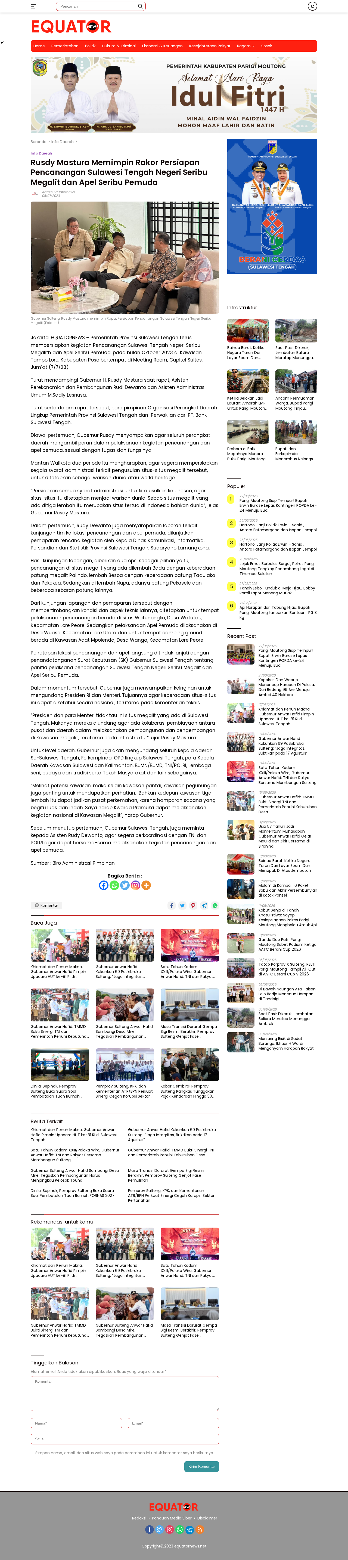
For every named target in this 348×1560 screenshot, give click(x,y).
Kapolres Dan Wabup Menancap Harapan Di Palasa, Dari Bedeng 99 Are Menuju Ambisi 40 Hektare (287, 687)
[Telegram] (189, 1530)
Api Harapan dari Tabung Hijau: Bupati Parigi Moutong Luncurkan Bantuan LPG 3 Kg (278, 612)
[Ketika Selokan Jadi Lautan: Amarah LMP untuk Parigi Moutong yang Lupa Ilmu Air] (248, 381)
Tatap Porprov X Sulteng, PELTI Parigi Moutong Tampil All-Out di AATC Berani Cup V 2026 (287, 969)
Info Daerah (41, 153)
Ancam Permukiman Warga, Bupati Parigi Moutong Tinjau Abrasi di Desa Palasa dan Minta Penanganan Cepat (295, 403)
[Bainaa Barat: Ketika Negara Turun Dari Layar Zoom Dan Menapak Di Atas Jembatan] (248, 330)
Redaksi (139, 1518)
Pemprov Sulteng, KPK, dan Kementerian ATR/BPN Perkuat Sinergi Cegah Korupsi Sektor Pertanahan (124, 1091)
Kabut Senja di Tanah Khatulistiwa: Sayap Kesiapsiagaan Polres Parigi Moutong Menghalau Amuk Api (288, 917)
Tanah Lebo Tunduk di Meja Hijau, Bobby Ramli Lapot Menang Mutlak (277, 590)
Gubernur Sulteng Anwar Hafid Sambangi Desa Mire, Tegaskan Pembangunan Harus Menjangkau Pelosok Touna (124, 1031)
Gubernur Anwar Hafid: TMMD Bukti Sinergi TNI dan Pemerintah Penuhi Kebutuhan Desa (60, 1031)
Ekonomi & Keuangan (162, 46)
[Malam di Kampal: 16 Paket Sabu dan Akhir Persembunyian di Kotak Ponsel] (240, 889)
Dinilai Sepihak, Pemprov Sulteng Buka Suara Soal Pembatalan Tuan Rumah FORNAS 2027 (55, 1091)
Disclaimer (207, 1518)
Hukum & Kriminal (119, 46)
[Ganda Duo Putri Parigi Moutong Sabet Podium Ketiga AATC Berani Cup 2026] (240, 943)
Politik (90, 46)
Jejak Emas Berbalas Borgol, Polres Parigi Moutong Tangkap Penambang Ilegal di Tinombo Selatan (277, 568)
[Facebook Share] (171, 905)
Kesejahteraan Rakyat (210, 46)
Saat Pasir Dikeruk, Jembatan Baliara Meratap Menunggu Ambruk (294, 352)
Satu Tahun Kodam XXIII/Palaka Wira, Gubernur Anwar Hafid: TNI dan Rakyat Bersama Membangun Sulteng (190, 971)
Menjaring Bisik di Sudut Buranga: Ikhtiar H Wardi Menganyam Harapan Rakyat (286, 1043)
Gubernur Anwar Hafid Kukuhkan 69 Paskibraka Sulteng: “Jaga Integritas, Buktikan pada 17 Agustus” (120, 971)
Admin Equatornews (58, 192)
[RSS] (199, 1530)
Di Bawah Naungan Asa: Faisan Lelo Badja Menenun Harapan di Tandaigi (287, 993)
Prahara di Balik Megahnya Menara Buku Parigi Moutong (246, 453)
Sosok (266, 46)
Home (39, 46)
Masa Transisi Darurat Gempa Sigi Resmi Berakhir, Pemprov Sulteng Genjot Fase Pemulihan (189, 1031)
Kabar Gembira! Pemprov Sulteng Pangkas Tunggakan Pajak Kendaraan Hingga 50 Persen (188, 1091)
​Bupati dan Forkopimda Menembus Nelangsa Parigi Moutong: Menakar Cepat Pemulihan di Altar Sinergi (295, 453)
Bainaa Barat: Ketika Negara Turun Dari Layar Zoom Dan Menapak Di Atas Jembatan (246, 352)
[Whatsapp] (114, 885)
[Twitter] (125, 885)
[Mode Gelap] (312, 6)
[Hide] (2, 43)
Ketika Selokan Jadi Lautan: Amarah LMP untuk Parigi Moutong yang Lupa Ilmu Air (247, 403)
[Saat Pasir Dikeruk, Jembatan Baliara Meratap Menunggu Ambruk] (296, 330)
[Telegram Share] (204, 905)
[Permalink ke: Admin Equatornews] (35, 193)
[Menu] (34, 6)
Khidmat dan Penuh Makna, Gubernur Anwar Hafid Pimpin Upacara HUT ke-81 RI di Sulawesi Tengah (58, 971)
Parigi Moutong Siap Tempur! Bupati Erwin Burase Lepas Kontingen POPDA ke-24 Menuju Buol (278, 505)
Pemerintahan (65, 46)
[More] (146, 885)
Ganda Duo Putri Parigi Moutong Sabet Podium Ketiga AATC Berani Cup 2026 (287, 944)
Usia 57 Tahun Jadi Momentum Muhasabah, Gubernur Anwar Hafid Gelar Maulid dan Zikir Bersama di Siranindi (285, 836)
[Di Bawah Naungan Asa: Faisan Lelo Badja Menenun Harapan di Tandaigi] (240, 993)
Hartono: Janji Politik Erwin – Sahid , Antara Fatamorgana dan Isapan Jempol (278, 527)
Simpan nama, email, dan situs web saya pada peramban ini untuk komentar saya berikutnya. (124, 1453)
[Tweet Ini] (182, 905)
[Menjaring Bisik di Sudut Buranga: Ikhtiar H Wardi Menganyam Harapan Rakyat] (240, 1042)
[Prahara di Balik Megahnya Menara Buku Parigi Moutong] (248, 431)
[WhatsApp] (179, 1530)
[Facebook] (103, 885)
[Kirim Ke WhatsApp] (215, 905)
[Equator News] (71, 26)
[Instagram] (135, 885)
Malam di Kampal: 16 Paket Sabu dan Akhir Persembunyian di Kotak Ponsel (288, 890)
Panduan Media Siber (172, 1518)
